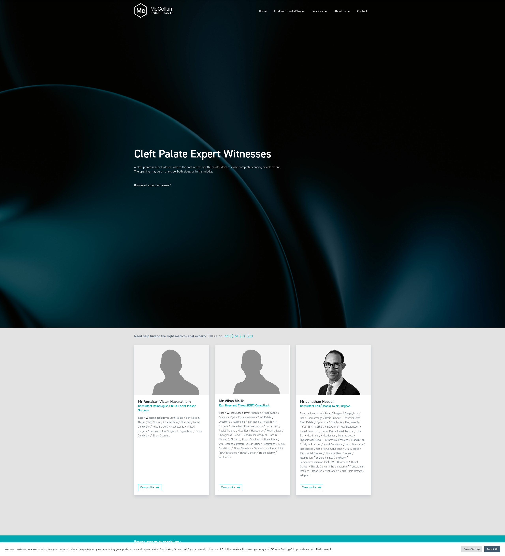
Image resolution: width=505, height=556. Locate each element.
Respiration (269, 444)
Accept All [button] (492, 549)
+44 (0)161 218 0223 (238, 336)
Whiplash (305, 475)
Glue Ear (185, 422)
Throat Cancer (248, 453)
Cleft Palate (176, 418)
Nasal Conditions (251, 439)
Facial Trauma (227, 431)
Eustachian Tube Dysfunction (247, 426)
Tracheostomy (267, 453)
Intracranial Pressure (336, 440)
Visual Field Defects (351, 471)
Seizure (320, 458)
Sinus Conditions (336, 458)
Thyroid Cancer (319, 466)
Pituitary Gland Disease (338, 453)
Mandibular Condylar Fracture (260, 435)
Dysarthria (224, 422)
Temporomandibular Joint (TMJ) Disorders (324, 462)
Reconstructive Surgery (163, 431)
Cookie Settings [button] (472, 549)
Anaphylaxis (270, 413)
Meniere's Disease (229, 439)
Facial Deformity (309, 431)
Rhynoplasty (186, 431)
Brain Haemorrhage (311, 418)
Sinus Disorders (161, 435)
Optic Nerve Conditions (329, 449)
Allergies (256, 413)
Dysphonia (239, 422)
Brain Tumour (332, 418)
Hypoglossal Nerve (229, 435)
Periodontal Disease (311, 453)
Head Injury (313, 435)
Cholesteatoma (246, 417)
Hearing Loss (274, 431)
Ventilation (225, 457)
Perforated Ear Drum (248, 444)
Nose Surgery (160, 427)
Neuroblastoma (354, 444)
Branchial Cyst (227, 417)
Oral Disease (226, 444)
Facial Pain (171, 422)
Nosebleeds (177, 427)
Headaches (257, 431)
